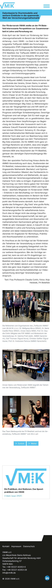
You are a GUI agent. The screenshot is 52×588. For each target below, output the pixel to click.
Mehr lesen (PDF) (14, 496)
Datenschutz (29, 546)
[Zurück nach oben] (47, 583)
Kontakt (5, 546)
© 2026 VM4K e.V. (10, 578)
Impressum (16, 546)
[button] (46, 6)
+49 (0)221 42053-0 (16, 567)
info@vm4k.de (9, 573)
